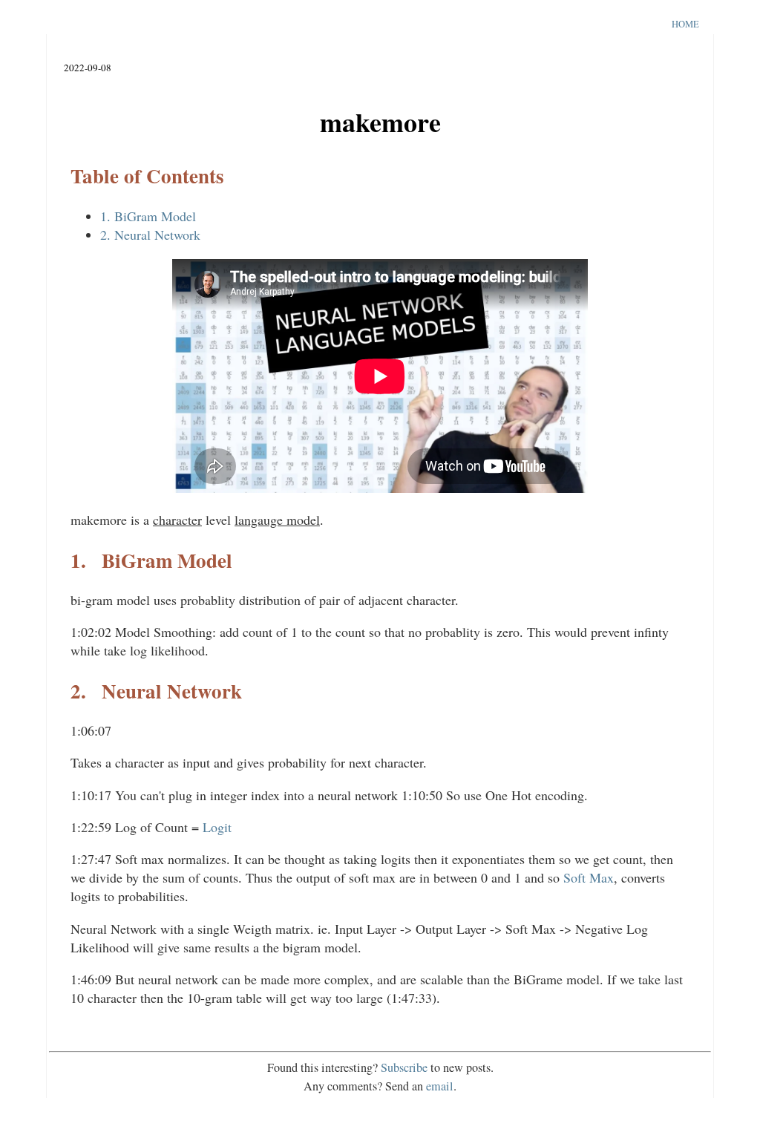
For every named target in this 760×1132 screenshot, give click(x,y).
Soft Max (588, 877)
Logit (217, 827)
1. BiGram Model (148, 216)
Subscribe (404, 1067)
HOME (685, 24)
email (439, 1086)
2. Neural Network (150, 234)
